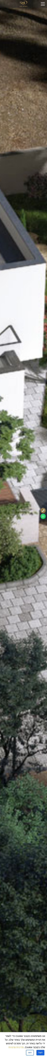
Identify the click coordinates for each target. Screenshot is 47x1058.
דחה (30, 1053)
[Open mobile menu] (42, 4)
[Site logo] (23, 3)
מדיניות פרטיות (16, 1047)
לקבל (40, 1053)
